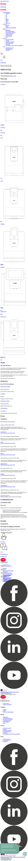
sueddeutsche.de (4, 463)
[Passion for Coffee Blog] (4, 690)
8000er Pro (8, 23)
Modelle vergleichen (7, 566)
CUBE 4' (8, 13)
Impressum (11, 692)
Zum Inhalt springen (5, 1)
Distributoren (6, 692)
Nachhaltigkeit (9, 36)
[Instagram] (14, 633)
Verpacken (8, 44)
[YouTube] (14, 688)
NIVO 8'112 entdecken (5, 75)
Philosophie (8, 30)
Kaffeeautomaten (6, 12)
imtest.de (2, 474)
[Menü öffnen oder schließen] (1, 2)
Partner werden (9, 34)
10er (7, 21)
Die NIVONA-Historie (10, 32)
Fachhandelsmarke (9, 33)
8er (6, 18)
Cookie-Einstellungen (5, 693)
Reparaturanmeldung (10, 41)
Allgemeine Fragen (10, 47)
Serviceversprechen (10, 39)
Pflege (7, 26)
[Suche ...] (1, 52)
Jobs (7, 37)
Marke (4, 28)
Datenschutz (16, 692)
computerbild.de (4, 485)
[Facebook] (14, 606)
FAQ (4, 46)
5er (6, 14)
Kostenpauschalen (9, 43)
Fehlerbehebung (9, 49)
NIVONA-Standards (10, 31)
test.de (2, 442)
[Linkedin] (14, 661)
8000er (7, 19)
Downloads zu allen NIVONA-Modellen (14, 45)
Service (4, 38)
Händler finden (13, 75)
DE (4, 56)
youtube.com (3, 431)
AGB (11, 693)
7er (6, 17)
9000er (7, 20)
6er (6, 15)
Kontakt (7, 40)
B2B (1, 60)
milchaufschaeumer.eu (5, 495)
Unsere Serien (6, 564)
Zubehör (5, 24)
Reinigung (8, 50)
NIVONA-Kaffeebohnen (11, 27)
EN (4, 57)
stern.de (2, 453)
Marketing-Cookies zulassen (6, 532)
